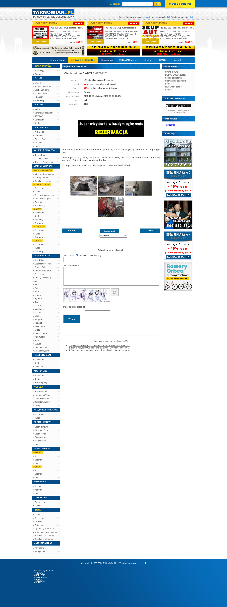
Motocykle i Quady (43, 278)
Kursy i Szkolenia (42, 158)
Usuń (150, 230)
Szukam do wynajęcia (44, 195)
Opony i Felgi (41, 267)
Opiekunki (39, 132)
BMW (37, 285)
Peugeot (38, 319)
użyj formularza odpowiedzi (104, 84)
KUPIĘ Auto (40, 260)
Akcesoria (38, 367)
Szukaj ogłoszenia (173, 78)
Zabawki (38, 143)
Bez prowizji (40, 205)
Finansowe (40, 97)
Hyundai (38, 298)
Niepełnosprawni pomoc (46, 532)
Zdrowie (38, 521)
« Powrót (72, 230)
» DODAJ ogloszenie (43, 570)
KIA (36, 302)
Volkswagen (40, 337)
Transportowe (41, 93)
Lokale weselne (42, 398)
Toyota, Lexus (41, 333)
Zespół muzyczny (42, 402)
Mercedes (39, 309)
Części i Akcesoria (43, 264)
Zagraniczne (40, 502)
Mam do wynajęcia (43, 199)
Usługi (37, 405)
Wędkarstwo (40, 441)
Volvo (37, 340)
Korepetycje (40, 155)
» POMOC (38, 580)
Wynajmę (39, 220)
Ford (37, 291)
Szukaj (147, 60)
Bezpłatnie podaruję (44, 539)
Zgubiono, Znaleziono (44, 528)
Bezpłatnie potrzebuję (44, 535)
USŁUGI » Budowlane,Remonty (98, 80)
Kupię (37, 123)
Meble (37, 109)
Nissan (38, 312)
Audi (36, 281)
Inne (37, 146)
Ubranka (38, 136)
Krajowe (38, 506)
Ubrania (38, 460)
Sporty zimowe (41, 427)
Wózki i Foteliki (41, 139)
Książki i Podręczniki (44, 162)
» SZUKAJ (38, 573)
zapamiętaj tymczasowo (89, 256)
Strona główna (57, 60)
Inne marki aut (41, 347)
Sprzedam (39, 120)
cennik (128, 60)
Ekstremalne (40, 437)
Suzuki (38, 344)
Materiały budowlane (44, 113)
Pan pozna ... (40, 548)
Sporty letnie (40, 434)
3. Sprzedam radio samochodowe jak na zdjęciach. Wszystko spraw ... (100, 350)
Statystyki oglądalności (175, 81)
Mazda (38, 305)
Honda (38, 295)
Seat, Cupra (40, 326)
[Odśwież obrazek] (115, 292)
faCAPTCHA (105, 301)
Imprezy (38, 490)
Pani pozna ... (41, 551)
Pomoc (168, 84)
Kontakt (177, 60)
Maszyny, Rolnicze (43, 271)
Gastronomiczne (42, 90)
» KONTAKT (39, 582)
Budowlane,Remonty (44, 86)
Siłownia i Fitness (42, 430)
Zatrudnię (39, 74)
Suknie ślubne (41, 391)
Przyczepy (39, 274)
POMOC (162, 60)
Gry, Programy (41, 382)
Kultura (38, 486)
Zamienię (39, 202)
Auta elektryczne (41, 351)
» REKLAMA (39, 575)
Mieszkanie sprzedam (44, 174)
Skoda (37, 330)
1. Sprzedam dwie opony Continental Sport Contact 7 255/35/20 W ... (99, 345)
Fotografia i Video (43, 395)
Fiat (36, 288)
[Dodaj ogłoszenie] (180, 4)
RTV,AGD (39, 116)
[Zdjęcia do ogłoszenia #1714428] (83, 195)
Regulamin (107, 60)
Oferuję (38, 83)
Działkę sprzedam (43, 181)
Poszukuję (39, 70)
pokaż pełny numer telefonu (104, 88)
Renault (38, 323)
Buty (37, 456)
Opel (37, 316)
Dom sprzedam (41, 177)
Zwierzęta (39, 525)
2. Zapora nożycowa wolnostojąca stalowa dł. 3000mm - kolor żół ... (99, 348)
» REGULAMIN (40, 577)
